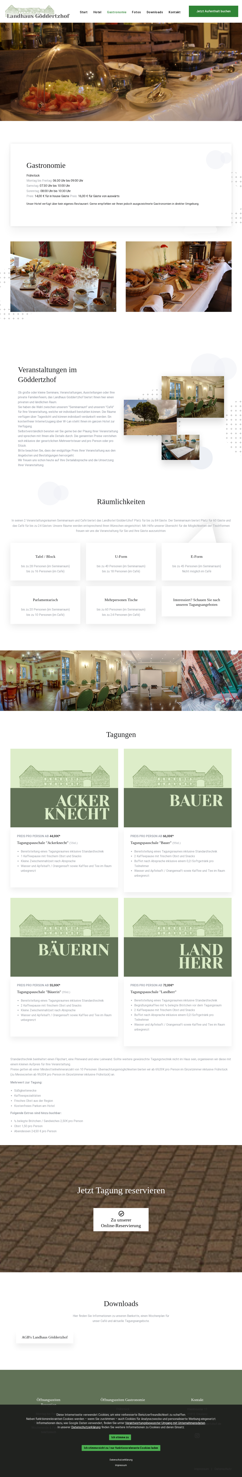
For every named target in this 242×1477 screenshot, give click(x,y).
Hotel (97, 12)
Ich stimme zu (120, 1437)
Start (84, 12)
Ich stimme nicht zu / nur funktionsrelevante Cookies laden (121, 1448)
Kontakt (175, 12)
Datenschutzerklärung (86, 1427)
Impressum (121, 1465)
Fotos (136, 12)
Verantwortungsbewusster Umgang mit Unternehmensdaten (165, 1423)
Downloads (155, 12)
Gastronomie (116, 12)
